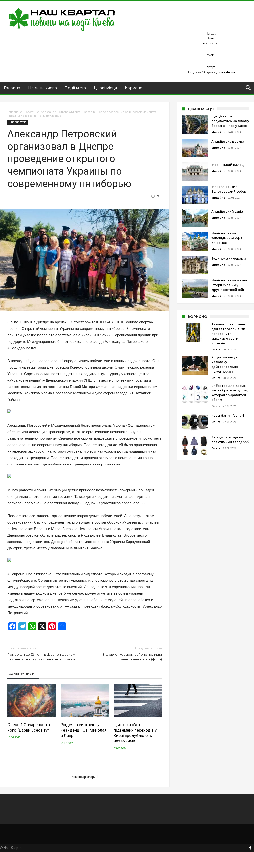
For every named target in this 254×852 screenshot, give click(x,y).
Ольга (216, 349)
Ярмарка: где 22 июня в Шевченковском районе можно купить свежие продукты (41, 653)
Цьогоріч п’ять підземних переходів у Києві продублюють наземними (135, 732)
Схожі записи (21, 674)
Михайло (218, 132)
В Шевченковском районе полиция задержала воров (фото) (132, 653)
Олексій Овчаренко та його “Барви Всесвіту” (28, 727)
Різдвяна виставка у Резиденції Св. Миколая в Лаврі (84, 730)
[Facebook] (250, 848)
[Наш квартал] (62, 8)
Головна (12, 112)
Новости (29, 112)
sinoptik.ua (227, 72)
